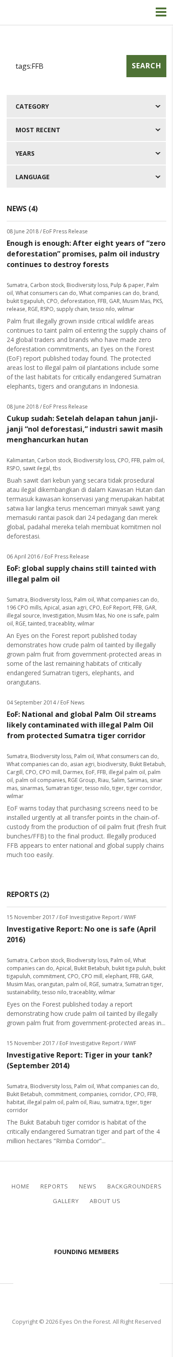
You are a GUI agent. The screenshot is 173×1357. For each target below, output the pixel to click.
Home (21, 1186)
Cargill (15, 772)
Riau (103, 780)
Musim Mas (136, 301)
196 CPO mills (24, 607)
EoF (90, 772)
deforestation (77, 301)
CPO (52, 301)
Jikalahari (42, 1282)
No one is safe (126, 615)
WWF (144, 1282)
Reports (54, 1186)
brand (150, 293)
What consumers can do (46, 293)
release (16, 309)
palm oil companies (40, 780)
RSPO (47, 309)
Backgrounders (134, 1186)
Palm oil (84, 599)
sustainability (23, 992)
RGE (33, 309)
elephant (116, 976)
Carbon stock (47, 285)
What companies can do (109, 293)
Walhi (99, 1282)
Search (146, 66)
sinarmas (31, 788)
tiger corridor (143, 788)
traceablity (61, 623)
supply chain (72, 309)
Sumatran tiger (64, 788)
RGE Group (81, 780)
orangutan (50, 984)
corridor (120, 1094)
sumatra (112, 984)
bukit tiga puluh (131, 968)
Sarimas (137, 780)
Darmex (73, 772)
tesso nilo (102, 309)
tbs (57, 468)
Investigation (59, 615)
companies (93, 1094)
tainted (37, 623)
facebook (79, 1228)
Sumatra (17, 285)
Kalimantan (21, 460)
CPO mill (49, 772)
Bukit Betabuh (147, 764)
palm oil (153, 460)
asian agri (74, 607)
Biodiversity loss (87, 285)
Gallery (66, 1201)
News (88, 1186)
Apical (51, 607)
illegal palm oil (127, 772)
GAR (114, 301)
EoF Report (116, 607)
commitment (49, 976)
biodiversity (112, 764)
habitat (15, 1102)
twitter (94, 1228)
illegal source (23, 615)
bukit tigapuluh (25, 301)
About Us (105, 1201)
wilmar (126, 309)
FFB (102, 301)
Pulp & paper (127, 285)
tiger (118, 788)
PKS (157, 301)
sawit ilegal (36, 468)
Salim (118, 780)
